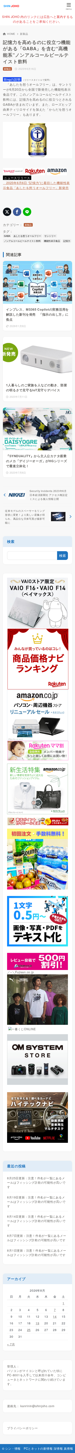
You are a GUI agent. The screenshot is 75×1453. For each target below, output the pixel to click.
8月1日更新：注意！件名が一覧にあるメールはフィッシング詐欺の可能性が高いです (36, 1252)
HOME (11, 33)
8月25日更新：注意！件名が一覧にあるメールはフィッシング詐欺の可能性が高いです (36, 1182)
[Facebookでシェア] (17, 212)
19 (37, 1323)
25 (29, 1330)
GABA (7, 235)
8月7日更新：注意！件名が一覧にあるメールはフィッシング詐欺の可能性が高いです (36, 1237)
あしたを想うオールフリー (27, 235)
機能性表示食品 (52, 240)
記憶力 (66, 240)
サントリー (50, 235)
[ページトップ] (66, 1444)
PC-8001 (13, 1375)
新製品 (24, 33)
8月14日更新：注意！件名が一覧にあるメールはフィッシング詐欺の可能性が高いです (36, 1220)
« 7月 (11, 1344)
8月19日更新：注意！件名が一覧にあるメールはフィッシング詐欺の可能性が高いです (36, 1201)
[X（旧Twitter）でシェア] (7, 212)
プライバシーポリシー (22, 1428)
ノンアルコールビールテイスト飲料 (22, 240)
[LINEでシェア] (27, 212)
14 (55, 1316)
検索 (11, 541)
